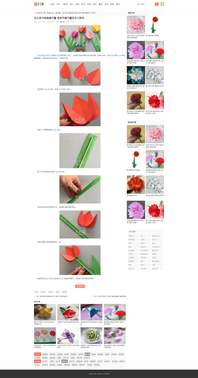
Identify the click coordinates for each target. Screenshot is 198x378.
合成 (54, 129)
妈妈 (58, 55)
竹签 (41, 171)
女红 (95, 4)
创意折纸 (52, 354)
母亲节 (47, 55)
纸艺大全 (72, 361)
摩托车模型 (155, 261)
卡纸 (57, 171)
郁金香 (94, 354)
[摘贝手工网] (38, 4)
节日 (58, 4)
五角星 (107, 354)
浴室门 (142, 265)
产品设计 (89, 365)
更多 (118, 4)
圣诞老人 (131, 236)
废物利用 (79, 361)
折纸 (77, 4)
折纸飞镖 (79, 358)
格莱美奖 (131, 261)
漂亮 (56, 58)
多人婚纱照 (144, 250)
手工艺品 (114, 361)
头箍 (153, 265)
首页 (52, 4)
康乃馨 (57, 13)
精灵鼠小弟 (155, 236)
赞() (80, 286)
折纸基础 (45, 354)
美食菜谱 (52, 365)
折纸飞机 (66, 358)
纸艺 (83, 4)
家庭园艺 (59, 365)
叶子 (62, 278)
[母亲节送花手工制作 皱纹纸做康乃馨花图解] (136, 25)
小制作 (65, 4)
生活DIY (100, 361)
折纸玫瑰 (73, 354)
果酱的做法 (144, 254)
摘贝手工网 (41, 13)
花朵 (69, 55)
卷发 (141, 261)
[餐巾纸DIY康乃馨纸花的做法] (155, 75)
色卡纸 (46, 89)
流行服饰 (143, 258)
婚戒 (129, 265)
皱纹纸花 (100, 354)
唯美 (129, 243)
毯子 (141, 236)
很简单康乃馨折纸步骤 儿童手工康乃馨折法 (54, 296)
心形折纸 (114, 354)
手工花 (51, 292)
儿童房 (142, 239)
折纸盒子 (121, 354)
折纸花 (67, 354)
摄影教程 (67, 365)
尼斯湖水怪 (155, 247)
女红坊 (86, 361)
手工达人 (37, 365)
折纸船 (73, 358)
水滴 (60, 89)
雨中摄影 (131, 250)
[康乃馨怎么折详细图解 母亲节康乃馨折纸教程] (136, 100)
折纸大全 (50, 13)
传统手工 (122, 361)
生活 (106, 4)
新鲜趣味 (97, 365)
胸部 (129, 247)
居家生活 (155, 250)
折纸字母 (155, 268)
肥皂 (153, 243)
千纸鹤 (59, 358)
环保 (89, 4)
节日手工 (45, 361)
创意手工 (107, 361)
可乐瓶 (130, 254)
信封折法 (45, 358)
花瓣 (68, 89)
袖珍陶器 (131, 239)
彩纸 (112, 55)
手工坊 (154, 239)
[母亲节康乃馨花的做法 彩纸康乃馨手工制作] (155, 100)
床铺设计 (143, 247)
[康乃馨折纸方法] (136, 185)
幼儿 (72, 4)
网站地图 (107, 374)
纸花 (57, 292)
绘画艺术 (74, 365)
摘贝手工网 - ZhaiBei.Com (97, 374)
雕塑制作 (93, 361)
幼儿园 (58, 361)
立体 (119, 55)
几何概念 (131, 258)
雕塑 (100, 4)
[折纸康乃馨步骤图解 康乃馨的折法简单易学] (136, 75)
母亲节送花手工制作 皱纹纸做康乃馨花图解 (112, 296)
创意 (112, 4)
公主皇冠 (143, 268)
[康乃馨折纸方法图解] (155, 25)
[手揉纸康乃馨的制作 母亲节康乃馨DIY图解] (136, 50)
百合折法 (80, 354)
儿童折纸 (59, 354)
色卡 (47, 278)
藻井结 (142, 243)
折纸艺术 (87, 358)
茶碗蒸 (154, 254)
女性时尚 (45, 365)
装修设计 (82, 365)
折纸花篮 (37, 358)
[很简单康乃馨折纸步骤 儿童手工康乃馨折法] (155, 50)
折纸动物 (52, 358)
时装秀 (154, 258)
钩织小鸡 (131, 268)
